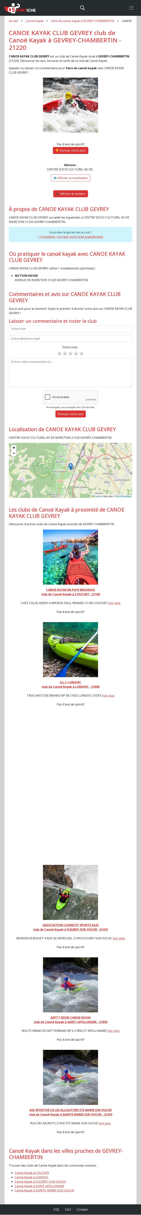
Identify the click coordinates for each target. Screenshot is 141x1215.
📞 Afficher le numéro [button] (71, 194)
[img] (70, 470)
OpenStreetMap (123, 496)
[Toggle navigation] (131, 8)
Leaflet (98, 496)
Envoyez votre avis (70, 414)
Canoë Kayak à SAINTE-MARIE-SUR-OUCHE (44, 1190)
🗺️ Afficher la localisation (70, 178)
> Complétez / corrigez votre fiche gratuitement (70, 237)
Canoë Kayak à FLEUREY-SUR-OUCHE (40, 1182)
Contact (82, 1209)
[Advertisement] (70, 788)
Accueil (13, 21)
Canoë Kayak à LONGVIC (31, 1177)
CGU (68, 1209)
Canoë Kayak (35, 21)
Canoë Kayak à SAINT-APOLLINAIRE (39, 1186)
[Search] (82, 8)
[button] (70, 466)
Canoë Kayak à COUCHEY (32, 1173)
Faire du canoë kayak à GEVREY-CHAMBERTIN (82, 21)
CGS (56, 1209)
